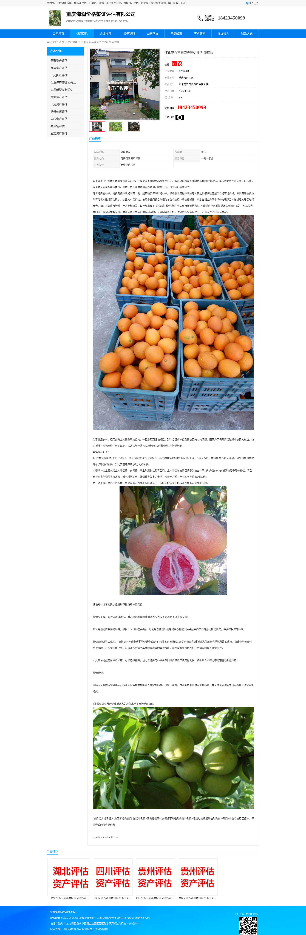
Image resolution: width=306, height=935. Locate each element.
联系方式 (247, 33)
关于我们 (129, 33)
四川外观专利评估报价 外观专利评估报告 (113, 898)
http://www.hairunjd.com (105, 837)
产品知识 (176, 33)
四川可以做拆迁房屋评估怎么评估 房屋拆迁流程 (245, 898)
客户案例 (199, 33)
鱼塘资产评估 (58, 97)
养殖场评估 (57, 126)
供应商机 (82, 33)
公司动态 (152, 33)
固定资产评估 (58, 133)
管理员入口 (91, 929)
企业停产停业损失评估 (63, 82)
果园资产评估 (58, 118)
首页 (61, 42)
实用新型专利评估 (61, 89)
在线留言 (223, 33)
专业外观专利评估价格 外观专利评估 (196, 898)
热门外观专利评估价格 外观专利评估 (69, 898)
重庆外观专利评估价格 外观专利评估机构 (156, 898)
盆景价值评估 (58, 111)
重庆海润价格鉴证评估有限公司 (116, 918)
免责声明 (79, 929)
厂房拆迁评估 (58, 75)
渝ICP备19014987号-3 (87, 918)
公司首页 (58, 33)
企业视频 (105, 33)
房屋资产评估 (58, 68)
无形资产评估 (58, 60)
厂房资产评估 (58, 104)
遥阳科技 (68, 929)
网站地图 (103, 929)
